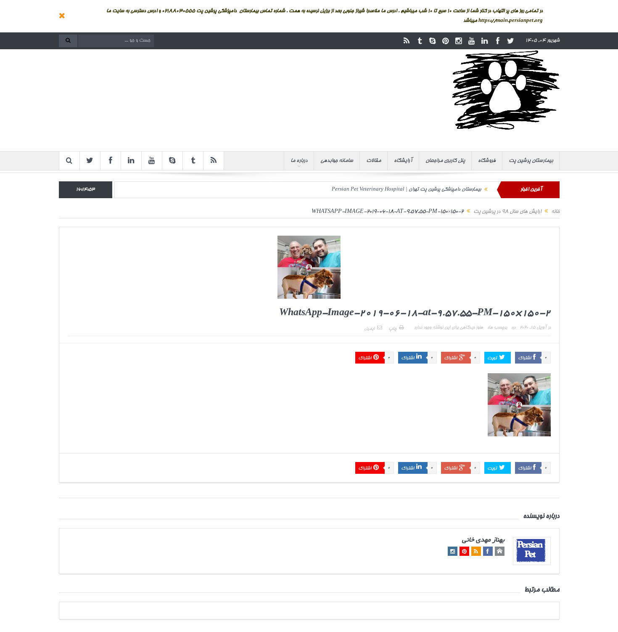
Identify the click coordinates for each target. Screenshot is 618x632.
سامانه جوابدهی (336, 161)
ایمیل (369, 329)
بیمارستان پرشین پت (531, 161)
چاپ (392, 329)
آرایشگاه (403, 161)
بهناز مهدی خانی (483, 540)
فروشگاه (487, 161)
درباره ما (299, 161)
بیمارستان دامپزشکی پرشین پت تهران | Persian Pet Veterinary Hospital (406, 189)
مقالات (373, 161)
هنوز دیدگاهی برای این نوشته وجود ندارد (448, 327)
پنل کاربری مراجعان (445, 161)
